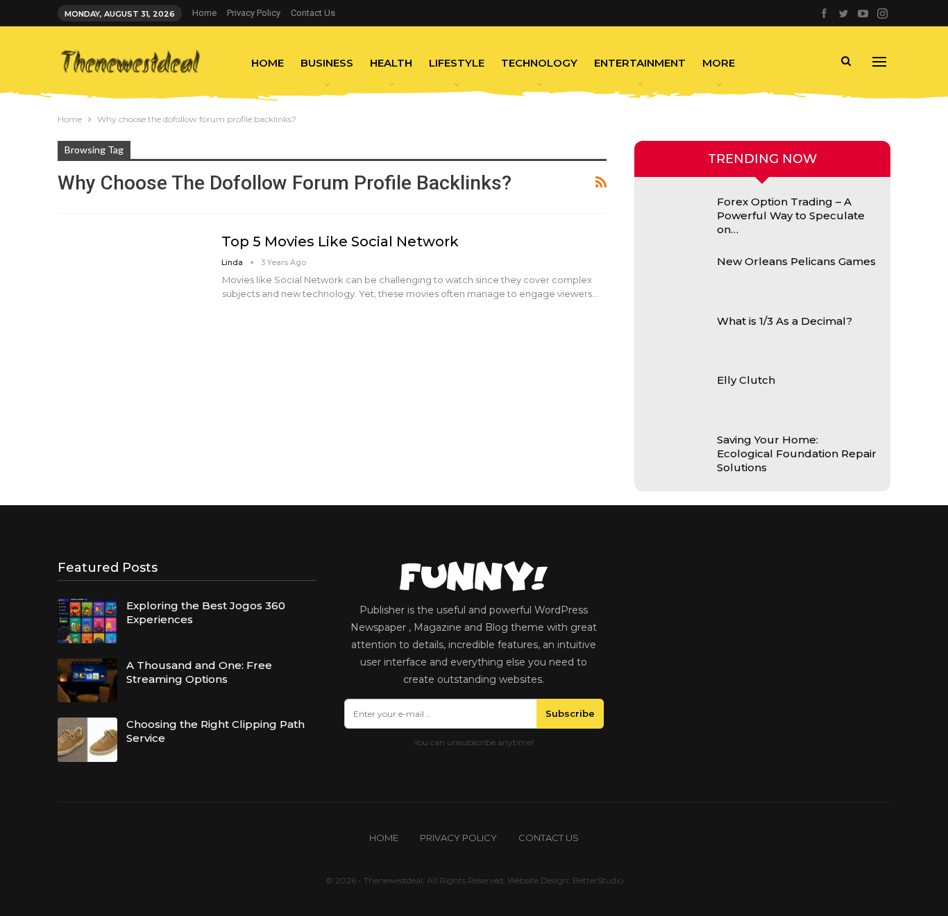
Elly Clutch (746, 380)
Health (391, 62)
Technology (539, 62)
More (718, 62)
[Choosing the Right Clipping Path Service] (87, 740)
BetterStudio (598, 880)
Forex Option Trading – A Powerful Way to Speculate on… (791, 215)
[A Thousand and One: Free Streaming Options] (87, 681)
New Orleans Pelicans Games (796, 261)
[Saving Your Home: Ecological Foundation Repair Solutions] (678, 455)
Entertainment (640, 62)
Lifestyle (456, 62)
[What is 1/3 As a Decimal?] (678, 336)
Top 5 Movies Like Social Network (340, 241)
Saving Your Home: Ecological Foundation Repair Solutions (797, 453)
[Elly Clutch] (678, 395)
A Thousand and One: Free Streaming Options (199, 672)
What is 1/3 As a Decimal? (784, 321)
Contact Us (313, 13)
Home (204, 13)
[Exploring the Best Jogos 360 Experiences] (87, 621)
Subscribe (570, 713)
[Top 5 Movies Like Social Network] (130, 278)
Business (327, 62)
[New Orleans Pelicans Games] (678, 277)
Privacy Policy (253, 13)
